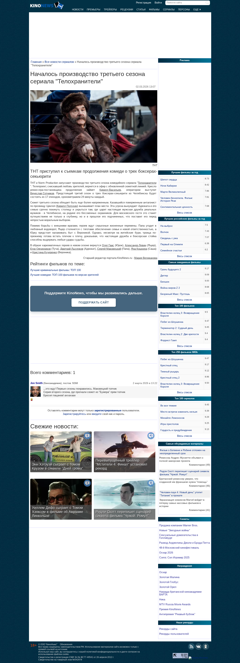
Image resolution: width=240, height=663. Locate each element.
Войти (158, 2)
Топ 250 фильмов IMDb (184, 352)
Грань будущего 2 (170, 269)
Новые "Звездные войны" (174, 530)
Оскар (163, 572)
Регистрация (143, 2)
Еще (196, 9)
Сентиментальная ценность (176, 206)
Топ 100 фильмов (184, 305)
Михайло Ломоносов (172, 417)
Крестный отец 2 (170, 377)
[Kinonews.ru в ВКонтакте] (198, 646)
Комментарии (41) (199, 510)
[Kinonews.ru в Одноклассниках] (205, 646)
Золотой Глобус (169, 582)
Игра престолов (169, 424)
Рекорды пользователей (174, 633)
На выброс (166, 225)
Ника (162, 599)
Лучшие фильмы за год (184, 172)
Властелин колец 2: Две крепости (179, 334)
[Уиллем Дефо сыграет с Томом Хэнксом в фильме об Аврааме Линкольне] (61, 500)
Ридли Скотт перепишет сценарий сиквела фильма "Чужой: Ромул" (184, 473)
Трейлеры (110, 9)
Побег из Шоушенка (171, 321)
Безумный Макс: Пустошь (175, 294)
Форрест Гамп (168, 340)
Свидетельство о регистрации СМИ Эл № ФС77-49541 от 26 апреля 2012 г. (76, 657)
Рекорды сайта (168, 629)
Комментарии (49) (199, 464)
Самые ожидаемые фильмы (184, 262)
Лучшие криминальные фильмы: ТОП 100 (55, 269)
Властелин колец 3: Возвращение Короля (179, 314)
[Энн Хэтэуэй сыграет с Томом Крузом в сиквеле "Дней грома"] (61, 452)
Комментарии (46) (199, 485)
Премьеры (93, 9)
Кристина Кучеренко (44, 252)
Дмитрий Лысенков (71, 248)
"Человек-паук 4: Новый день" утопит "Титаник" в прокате (181, 494)
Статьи (141, 9)
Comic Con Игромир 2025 (174, 557)
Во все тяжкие (168, 405)
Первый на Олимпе (171, 244)
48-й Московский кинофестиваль (179, 547)
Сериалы (169, 9)
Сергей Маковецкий (109, 248)
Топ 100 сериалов (184, 398)
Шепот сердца (168, 179)
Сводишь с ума (169, 238)
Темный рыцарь (169, 371)
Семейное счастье (171, 250)
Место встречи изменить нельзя (178, 411)
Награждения (184, 566)
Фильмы (154, 9)
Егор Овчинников (40, 248)
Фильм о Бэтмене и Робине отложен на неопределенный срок (182, 452)
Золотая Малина (169, 577)
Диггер (164, 275)
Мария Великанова (145, 257)
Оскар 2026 (166, 552)
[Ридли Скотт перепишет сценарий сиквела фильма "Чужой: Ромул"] (124, 500)
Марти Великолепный (173, 191)
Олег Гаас (108, 245)
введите (97, 413)
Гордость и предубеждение (176, 430)
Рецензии (126, 9)
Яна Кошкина (139, 248)
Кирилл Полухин (67, 205)
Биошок (164, 281)
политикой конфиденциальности (102, 652)
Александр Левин (135, 245)
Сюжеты (184, 519)
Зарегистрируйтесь (74, 413)
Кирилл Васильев (110, 189)
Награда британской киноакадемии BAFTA (180, 593)
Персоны (184, 9)
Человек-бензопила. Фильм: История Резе (176, 199)
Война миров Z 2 (170, 287)
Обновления (66, 644)
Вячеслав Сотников (42, 193)
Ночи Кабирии (168, 185)
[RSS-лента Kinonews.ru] (191, 646)
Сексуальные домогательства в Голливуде (178, 536)
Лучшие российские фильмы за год (184, 218)
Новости (77, 9)
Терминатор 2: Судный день (176, 328)
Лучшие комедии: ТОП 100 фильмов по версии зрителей (64, 274)
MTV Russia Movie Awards (175, 604)
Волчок (164, 232)
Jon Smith (36, 383)
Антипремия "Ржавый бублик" (177, 614)
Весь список (184, 212)
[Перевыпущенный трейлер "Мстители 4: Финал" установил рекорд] (124, 452)
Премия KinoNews (170, 609)
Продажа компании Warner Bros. (178, 525)
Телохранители (147, 182)
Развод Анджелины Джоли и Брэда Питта (184, 542)
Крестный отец (168, 365)
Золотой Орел (167, 587)
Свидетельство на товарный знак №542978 (60, 659)
